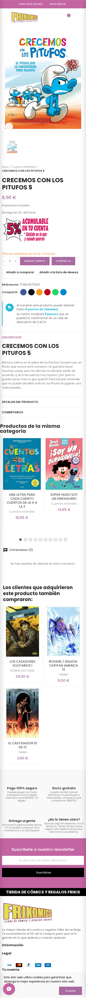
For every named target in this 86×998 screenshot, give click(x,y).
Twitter (31, 292)
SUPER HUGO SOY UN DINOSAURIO (64, 496)
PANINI (63, 675)
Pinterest (47, 292)
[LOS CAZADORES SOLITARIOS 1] (22, 631)
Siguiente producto (81, 169)
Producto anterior (71, 169)
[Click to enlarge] (9, 127)
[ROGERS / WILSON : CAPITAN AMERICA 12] (63, 631)
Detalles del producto (20, 402)
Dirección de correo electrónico (39, 292)
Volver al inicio (76, 169)
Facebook (23, 292)
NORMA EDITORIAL (22, 671)
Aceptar (70, 991)
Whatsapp (55, 292)
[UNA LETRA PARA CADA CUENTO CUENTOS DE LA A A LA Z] (22, 464)
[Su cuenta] (75, 17)
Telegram (63, 292)
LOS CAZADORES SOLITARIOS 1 (22, 663)
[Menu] (4, 17)
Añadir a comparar (20, 272)
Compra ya (63, 261)
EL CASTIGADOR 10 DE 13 (22, 745)
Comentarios (12, 412)
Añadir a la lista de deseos (58, 272)
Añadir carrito (34, 261)
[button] (29, 4)
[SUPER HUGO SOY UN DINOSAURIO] (64, 464)
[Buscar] (60, 17)
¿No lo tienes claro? (64, 819)
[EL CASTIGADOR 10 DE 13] (22, 713)
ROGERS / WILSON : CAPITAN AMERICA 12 (63, 665)
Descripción (11, 337)
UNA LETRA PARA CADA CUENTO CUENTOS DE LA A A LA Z (22, 500)
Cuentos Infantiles (22, 512)
